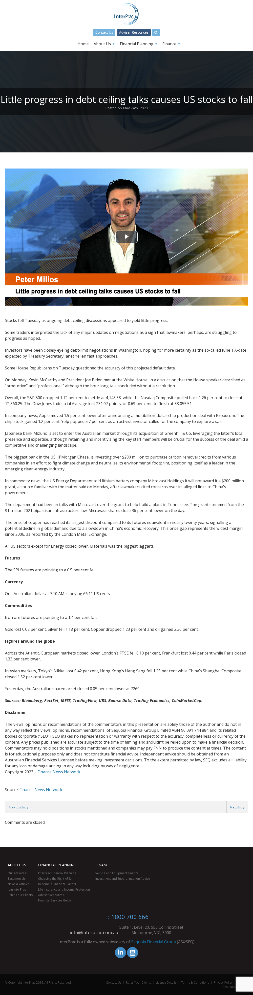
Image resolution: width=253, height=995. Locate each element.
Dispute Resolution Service (235, 984)
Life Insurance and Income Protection (64, 889)
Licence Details (166, 982)
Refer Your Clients (20, 895)
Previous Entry (18, 807)
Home (83, 44)
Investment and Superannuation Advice (122, 878)
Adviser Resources (133, 32)
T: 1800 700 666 (126, 917)
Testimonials (16, 878)
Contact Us (104, 32)
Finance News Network (59, 772)
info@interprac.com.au (94, 932)
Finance (169, 44)
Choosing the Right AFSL (54, 878)
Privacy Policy (223, 982)
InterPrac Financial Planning (57, 873)
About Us (102, 44)
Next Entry (237, 807)
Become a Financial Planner (57, 884)
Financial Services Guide (54, 900)
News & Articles (18, 884)
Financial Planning (136, 44)
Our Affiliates (17, 873)
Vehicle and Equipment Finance (117, 873)
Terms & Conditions (195, 982)
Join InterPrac (17, 889)
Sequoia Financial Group (153, 942)
